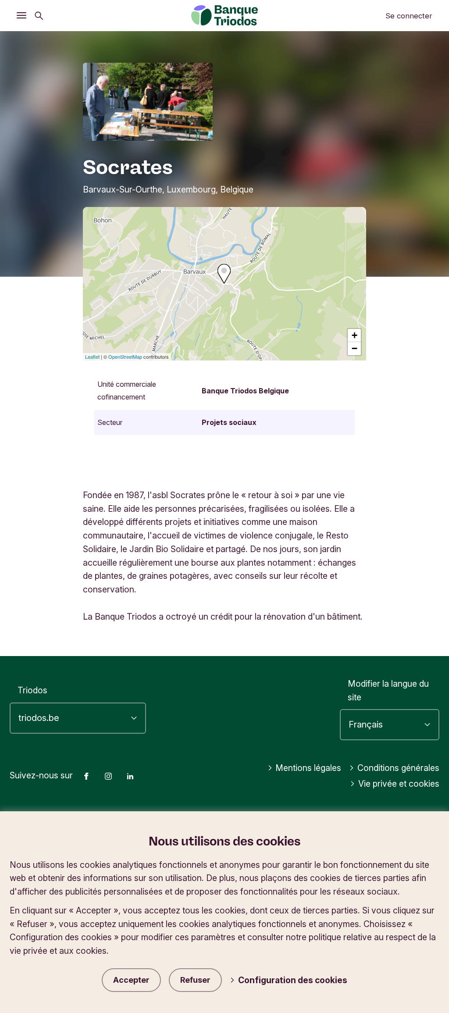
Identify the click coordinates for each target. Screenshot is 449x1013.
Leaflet (92, 356)
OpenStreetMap (125, 356)
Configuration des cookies (292, 980)
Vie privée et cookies (398, 783)
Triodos (32, 690)
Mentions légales (308, 768)
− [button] (354, 348)
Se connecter (408, 15)
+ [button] (354, 335)
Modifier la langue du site (388, 690)
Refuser (195, 979)
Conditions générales (398, 768)
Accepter (131, 979)
